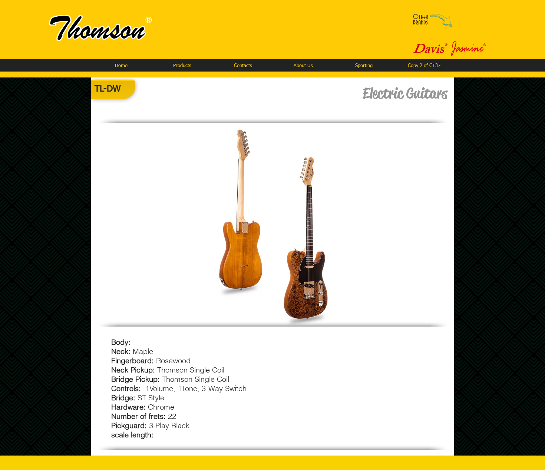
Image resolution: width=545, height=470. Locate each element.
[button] (182, 65)
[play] (419, 320)
